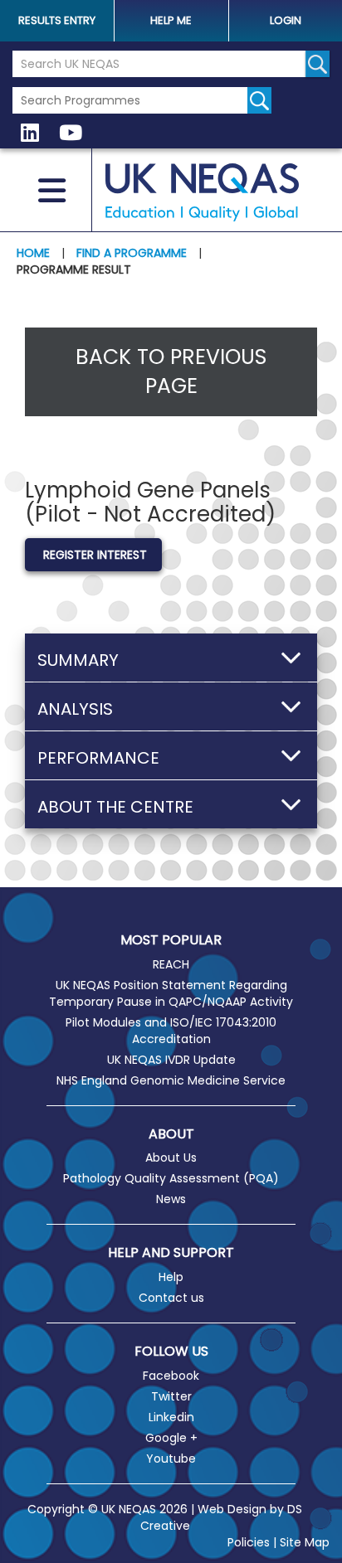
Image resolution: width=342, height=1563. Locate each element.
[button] (171, 657)
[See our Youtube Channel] (70, 133)
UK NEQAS (202, 192)
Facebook (171, 1375)
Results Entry (56, 20)
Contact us (171, 1297)
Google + (171, 1438)
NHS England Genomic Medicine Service (171, 1080)
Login (285, 20)
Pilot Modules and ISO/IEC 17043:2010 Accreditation (171, 1030)
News (171, 1199)
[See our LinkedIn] (29, 133)
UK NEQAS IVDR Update (171, 1059)
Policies (248, 1542)
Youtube (171, 1458)
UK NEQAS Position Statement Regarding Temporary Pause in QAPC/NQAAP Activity (171, 993)
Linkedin (171, 1417)
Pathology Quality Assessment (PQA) (171, 1178)
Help (171, 1277)
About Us (171, 1157)
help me (171, 20)
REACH (171, 964)
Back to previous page (171, 371)
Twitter (171, 1396)
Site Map (305, 1542)
